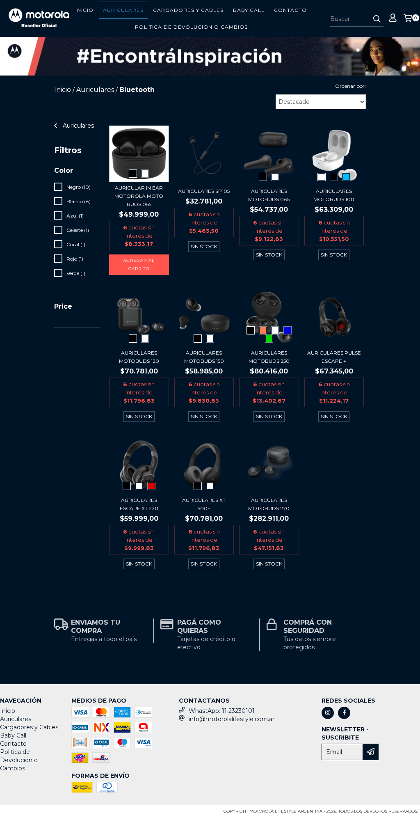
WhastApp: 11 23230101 (222, 711)
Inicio (84, 10)
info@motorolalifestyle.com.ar (231, 719)
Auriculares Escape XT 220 (139, 504)
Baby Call (249, 10)
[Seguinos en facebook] (344, 713)
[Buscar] (376, 19)
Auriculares (123, 10)
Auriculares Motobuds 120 (139, 357)
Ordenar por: (350, 86)
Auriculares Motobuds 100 (333, 195)
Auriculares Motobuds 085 (269, 195)
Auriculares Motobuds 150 (204, 357)
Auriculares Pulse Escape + (334, 357)
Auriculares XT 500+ (204, 504)
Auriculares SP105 (204, 191)
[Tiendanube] (38, 813)
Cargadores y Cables (188, 10)
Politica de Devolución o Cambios (191, 27)
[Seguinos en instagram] (328, 713)
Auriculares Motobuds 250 (269, 357)
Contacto (290, 10)
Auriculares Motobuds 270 (269, 504)
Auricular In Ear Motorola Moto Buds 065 (138, 196)
